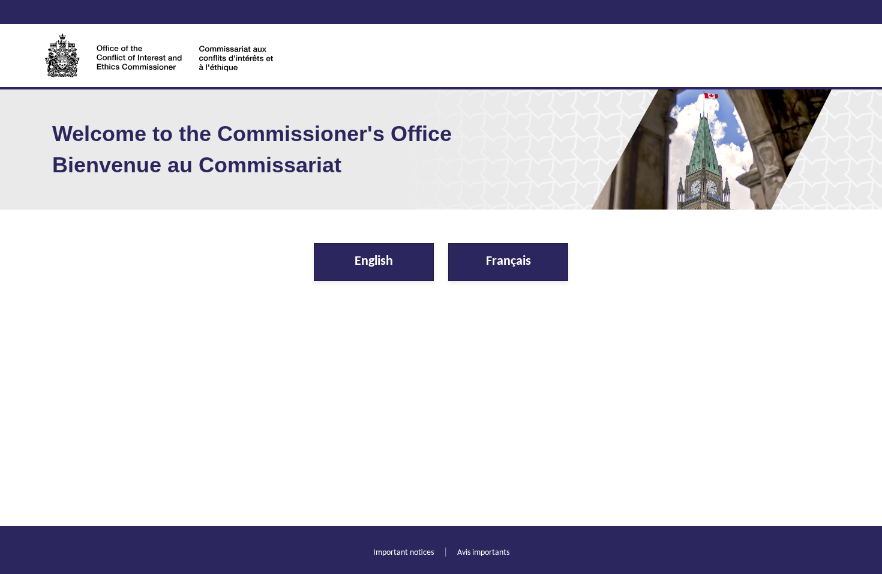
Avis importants (483, 552)
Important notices (403, 552)
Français (508, 261)
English (374, 261)
